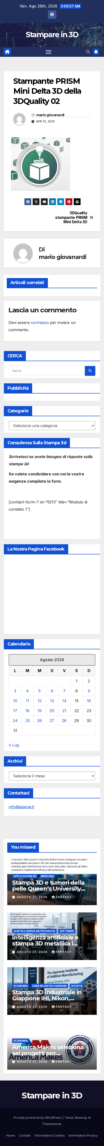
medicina (47, 876)
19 (39, 710)
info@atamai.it (21, 806)
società (76, 985)
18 (27, 710)
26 (39, 720)
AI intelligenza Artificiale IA (34, 931)
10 (15, 700)
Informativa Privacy (83, 1135)
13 (52, 700)
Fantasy (64, 897)
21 (64, 710)
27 (52, 720)
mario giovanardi (50, 115)
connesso (40, 322)
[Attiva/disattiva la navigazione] (48, 52)
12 (40, 700)
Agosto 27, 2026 (32, 897)
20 (52, 710)
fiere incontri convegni (49, 985)
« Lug (14, 745)
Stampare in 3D (52, 34)
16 (89, 700)
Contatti (25, 1135)
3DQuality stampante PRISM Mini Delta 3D (71, 217)
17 (15, 710)
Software (67, 931)
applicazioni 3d (25, 876)
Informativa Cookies (50, 1135)
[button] (88, 51)
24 (15, 720)
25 (27, 720)
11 (27, 700)
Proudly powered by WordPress (38, 1117)
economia (21, 985)
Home (10, 1135)
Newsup (81, 1117)
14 (64, 700)
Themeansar (51, 1124)
